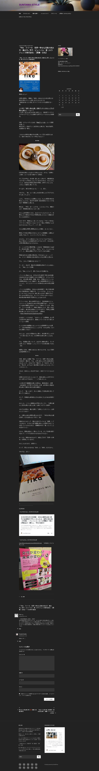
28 (75, 102)
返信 (20, 628)
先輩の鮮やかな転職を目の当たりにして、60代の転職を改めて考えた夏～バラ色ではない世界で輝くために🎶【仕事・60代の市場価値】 (29, 730)
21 (75, 100)
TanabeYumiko (30, 45)
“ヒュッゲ (27, 112)
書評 (24, 596)
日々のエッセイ (26, 13)
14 (75, 97)
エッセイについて (44, 13)
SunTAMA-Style (29, 4)
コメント (22, 654)
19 (69, 100)
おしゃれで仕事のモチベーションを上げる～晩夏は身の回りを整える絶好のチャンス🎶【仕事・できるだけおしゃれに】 (30, 740)
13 (72, 97)
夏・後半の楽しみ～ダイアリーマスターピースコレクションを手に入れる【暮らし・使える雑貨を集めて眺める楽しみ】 (29, 749)
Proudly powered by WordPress (51, 764)
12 (69, 97)
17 (62, 100)
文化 (21, 596)
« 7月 (62, 107)
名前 (21, 672)
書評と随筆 (35, 13)
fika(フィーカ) (41, 122)
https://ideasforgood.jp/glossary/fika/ (31, 313)
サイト (20, 686)
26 (69, 102)
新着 (20, 13)
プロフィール (54, 13)
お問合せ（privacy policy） (65, 13)
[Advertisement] (49, 29)
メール (21, 679)
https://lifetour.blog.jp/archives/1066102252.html (30, 543)
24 (62, 102)
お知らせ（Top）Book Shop (25, 16)
